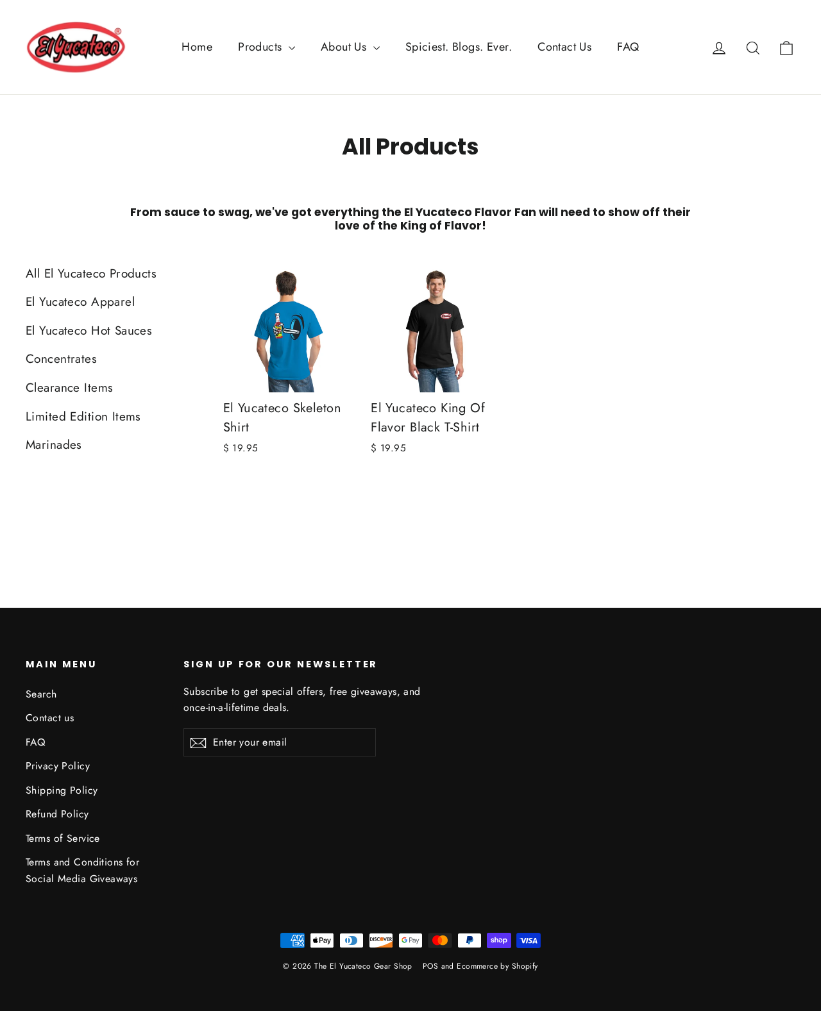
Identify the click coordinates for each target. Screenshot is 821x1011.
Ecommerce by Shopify (497, 966)
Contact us (50, 717)
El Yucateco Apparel (80, 301)
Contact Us (564, 46)
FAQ (628, 46)
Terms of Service (63, 838)
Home (197, 46)
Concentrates (61, 358)
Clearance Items (69, 387)
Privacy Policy (58, 765)
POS (430, 966)
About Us (345, 46)
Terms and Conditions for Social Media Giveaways (82, 870)
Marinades (54, 444)
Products (261, 46)
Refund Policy (57, 813)
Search (41, 694)
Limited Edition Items (83, 416)
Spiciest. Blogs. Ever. (458, 46)
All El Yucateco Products (91, 273)
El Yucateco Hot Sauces (89, 330)
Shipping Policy (61, 790)
